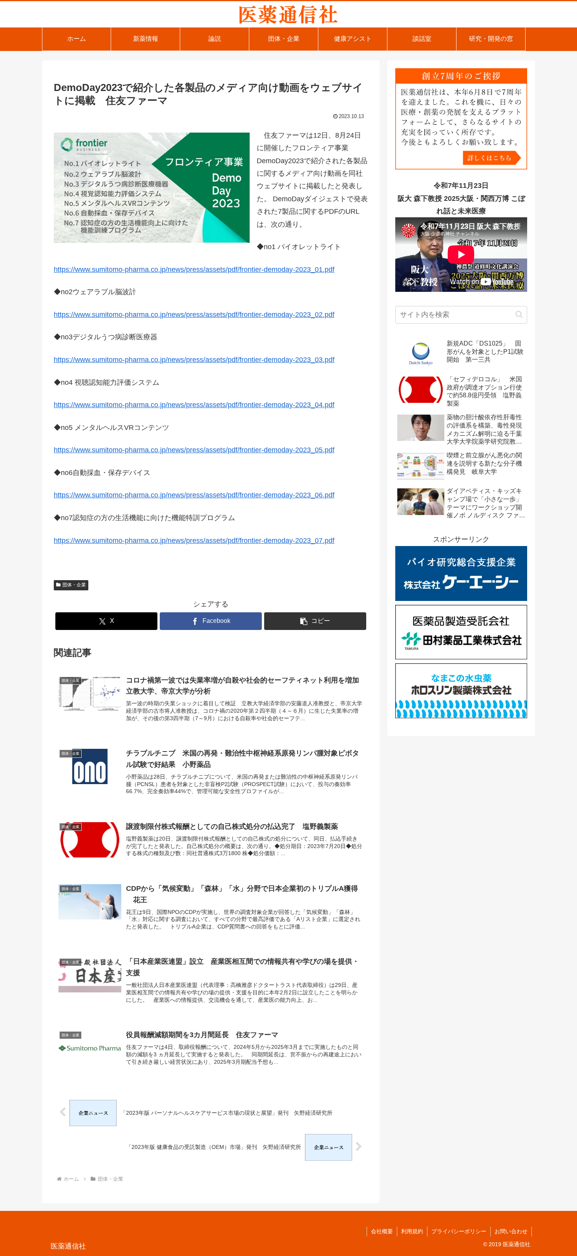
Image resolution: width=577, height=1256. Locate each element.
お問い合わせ (511, 1231)
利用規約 (412, 1231)
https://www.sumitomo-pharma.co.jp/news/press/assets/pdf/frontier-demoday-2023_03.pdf (194, 360)
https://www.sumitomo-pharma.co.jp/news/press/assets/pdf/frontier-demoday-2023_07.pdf (194, 540)
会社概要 (382, 1231)
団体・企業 (74, 585)
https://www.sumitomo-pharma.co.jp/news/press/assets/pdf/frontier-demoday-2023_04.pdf (194, 405)
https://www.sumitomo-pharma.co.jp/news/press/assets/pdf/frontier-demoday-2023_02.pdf (194, 315)
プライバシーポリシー (458, 1231)
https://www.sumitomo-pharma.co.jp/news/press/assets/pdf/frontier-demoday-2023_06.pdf (194, 495)
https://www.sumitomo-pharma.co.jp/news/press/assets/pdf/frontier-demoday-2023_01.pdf (194, 269)
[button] (315, 621)
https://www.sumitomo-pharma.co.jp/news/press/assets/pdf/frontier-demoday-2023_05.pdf (194, 450)
